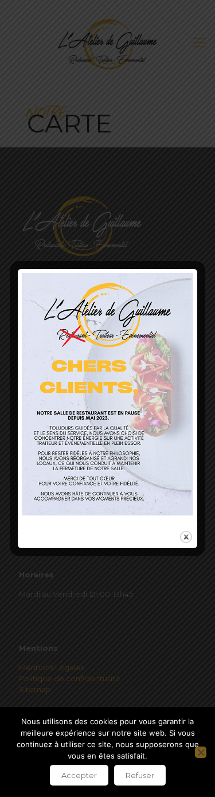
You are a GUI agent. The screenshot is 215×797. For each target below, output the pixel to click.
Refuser (140, 775)
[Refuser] (200, 752)
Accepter (79, 775)
